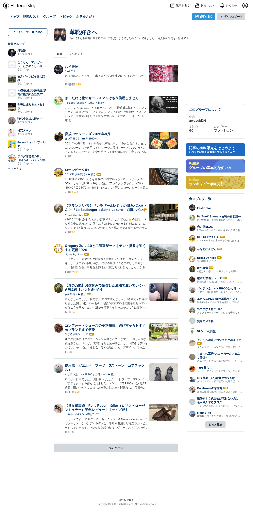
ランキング (76, 54)
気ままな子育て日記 (209, 309)
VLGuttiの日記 (206, 331)
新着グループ (16, 44)
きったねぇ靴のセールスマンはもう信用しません (102, 98)
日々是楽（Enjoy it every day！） (218, 377)
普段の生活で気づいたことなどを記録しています (223, 391)
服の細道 (70, 294)
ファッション (223, 130)
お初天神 (71, 67)
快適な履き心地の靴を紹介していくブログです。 (223, 281)
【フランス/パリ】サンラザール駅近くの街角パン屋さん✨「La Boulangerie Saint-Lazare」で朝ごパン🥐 (106, 208)
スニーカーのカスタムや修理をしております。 (222, 360)
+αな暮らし (204, 367)
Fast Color (71, 71)
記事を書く (206, 16)
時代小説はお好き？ (29, 118)
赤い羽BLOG (72, 138)
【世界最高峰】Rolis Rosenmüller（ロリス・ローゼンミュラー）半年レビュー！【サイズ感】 (105, 408)
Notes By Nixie (74, 254)
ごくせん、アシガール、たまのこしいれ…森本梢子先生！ (32, 66)
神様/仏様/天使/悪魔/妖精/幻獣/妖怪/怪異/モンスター (31, 94)
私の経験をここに (206, 260)
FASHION (91, 138)
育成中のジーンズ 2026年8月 (87, 134)
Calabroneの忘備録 (209, 388)
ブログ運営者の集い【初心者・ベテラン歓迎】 (31, 160)
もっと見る (15, 168)
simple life (204, 412)
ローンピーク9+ (77, 170)
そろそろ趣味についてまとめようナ (219, 339)
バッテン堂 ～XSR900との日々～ (85, 374)
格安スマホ (24, 130)
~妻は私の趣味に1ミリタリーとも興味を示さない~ (224, 271)
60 (191, 130)
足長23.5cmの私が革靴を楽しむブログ (218, 302)
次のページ (116, 448)
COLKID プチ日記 (75, 174)
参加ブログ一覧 (200, 199)
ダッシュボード (233, 16)
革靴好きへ (84, 32)
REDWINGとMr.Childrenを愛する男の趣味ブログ (223, 230)
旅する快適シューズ (76, 334)
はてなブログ (126, 499)
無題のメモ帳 (205, 321)
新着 (59, 54)
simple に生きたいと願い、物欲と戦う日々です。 (223, 415)
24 (31, 163)
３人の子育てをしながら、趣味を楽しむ (218, 346)
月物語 (21, 50)
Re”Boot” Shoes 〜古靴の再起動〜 (85, 102)
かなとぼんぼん (74, 214)
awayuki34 (197, 120)
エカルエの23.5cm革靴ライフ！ (83, 414)
